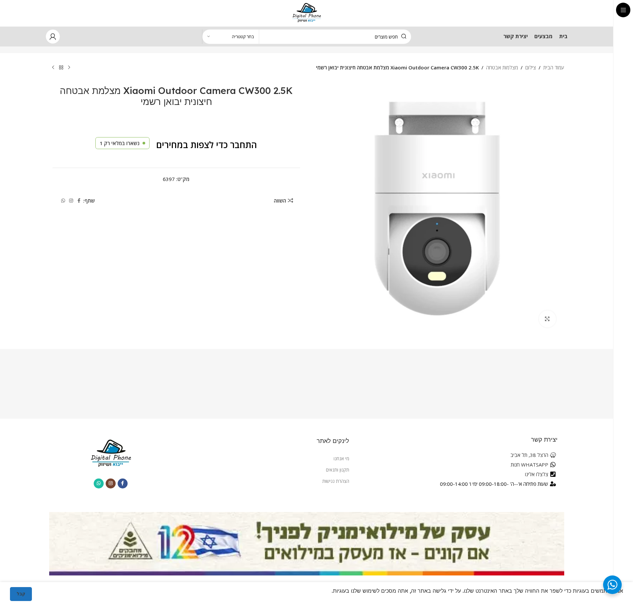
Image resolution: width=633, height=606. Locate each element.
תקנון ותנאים (337, 470)
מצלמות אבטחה (502, 67)
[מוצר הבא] (53, 68)
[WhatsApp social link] (63, 200)
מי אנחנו (341, 458)
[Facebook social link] (79, 200)
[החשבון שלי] (53, 36)
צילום (530, 67)
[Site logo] (306, 12)
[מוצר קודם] (69, 68)
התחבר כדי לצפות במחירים (206, 144)
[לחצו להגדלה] (547, 318)
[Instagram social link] (71, 200)
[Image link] (111, 453)
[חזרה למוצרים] (61, 68)
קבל (21, 594)
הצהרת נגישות (335, 481)
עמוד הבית (553, 67)
